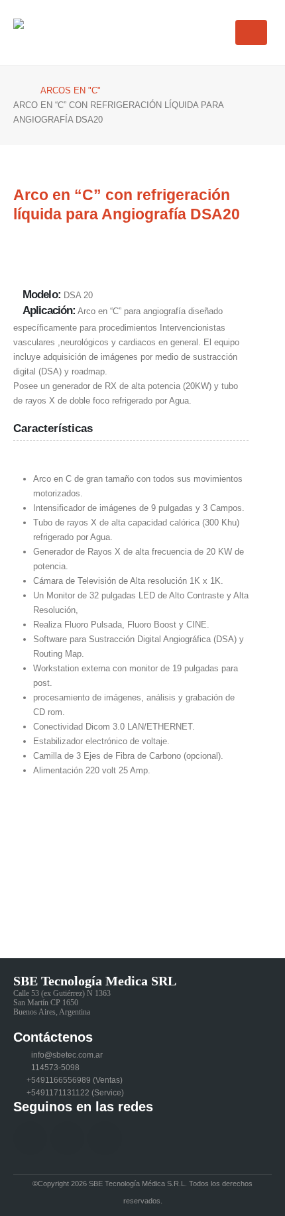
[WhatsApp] (104, 1138)
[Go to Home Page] (17, 90)
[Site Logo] (53, 32)
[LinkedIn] (67, 1138)
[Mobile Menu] (251, 32)
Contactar (60, 902)
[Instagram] (30, 1138)
